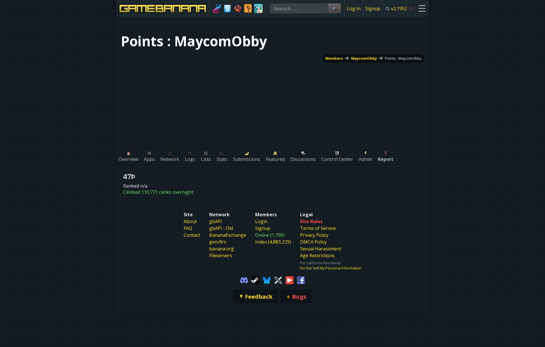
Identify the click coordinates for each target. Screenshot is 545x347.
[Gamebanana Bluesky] (266, 280)
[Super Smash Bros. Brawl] (237, 8)
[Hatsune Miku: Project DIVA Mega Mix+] (258, 8)
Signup (372, 8)
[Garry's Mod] (227, 8)
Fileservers (220, 255)
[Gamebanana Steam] (255, 280)
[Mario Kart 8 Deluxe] (217, 8)
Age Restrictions (317, 255)
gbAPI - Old (221, 228)
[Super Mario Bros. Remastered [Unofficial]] (248, 8)
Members (334, 58)
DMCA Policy (313, 242)
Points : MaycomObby (403, 58)
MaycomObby (364, 58)
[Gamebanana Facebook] (300, 280)
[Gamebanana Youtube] (289, 280)
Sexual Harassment (320, 249)
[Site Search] (334, 8)
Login (261, 221)
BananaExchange (227, 235)
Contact (192, 235)
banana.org (221, 249)
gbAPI (215, 221)
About (190, 221)
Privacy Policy (314, 235)
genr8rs (217, 242)
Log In (353, 8)
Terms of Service (318, 228)
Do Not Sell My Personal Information (330, 268)
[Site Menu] (422, 8)
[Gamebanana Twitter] (278, 280)
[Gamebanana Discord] (244, 280)
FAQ (188, 228)
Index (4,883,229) (273, 242)
